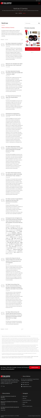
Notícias (24, 13)
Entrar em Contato (30, 357)
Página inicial (25, 396)
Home (16, 13)
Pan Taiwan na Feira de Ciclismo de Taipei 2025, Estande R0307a (13, 96)
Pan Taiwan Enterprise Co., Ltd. (11, 415)
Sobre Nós (20, 13)
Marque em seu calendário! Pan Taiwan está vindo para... (9, 402)
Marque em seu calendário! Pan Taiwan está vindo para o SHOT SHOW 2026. (14, 64)
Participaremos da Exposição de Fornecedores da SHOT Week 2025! (13, 114)
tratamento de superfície (17, 357)
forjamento (6, 357)
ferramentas (25, 356)
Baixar (24, 404)
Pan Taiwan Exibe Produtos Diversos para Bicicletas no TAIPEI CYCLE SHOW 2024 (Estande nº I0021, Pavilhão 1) (14, 174)
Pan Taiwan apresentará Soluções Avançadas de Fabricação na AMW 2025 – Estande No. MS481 (14, 73)
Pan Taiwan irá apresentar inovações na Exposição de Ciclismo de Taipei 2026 (14, 44)
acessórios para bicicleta (20, 356)
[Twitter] (2, 386)
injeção (37, 356)
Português (38, 0)
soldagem (32, 356)
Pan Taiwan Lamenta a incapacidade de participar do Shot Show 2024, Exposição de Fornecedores (14, 200)
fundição (10, 357)
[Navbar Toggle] (39, 3)
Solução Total (25, 402)
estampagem (3, 357)
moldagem (12, 357)
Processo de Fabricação (27, 400)
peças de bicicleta (14, 356)
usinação (35, 356)
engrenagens (28, 356)
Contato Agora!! (34, 367)
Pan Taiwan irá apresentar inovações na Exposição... (8, 397)
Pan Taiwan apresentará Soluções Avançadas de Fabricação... (10, 408)
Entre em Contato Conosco (27, 406)
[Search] (39, 23)
